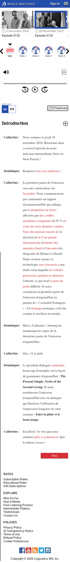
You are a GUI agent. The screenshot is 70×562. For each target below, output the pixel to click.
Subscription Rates (15, 479)
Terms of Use (11, 534)
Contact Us (10, 515)
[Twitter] (41, 550)
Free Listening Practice (18, 505)
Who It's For (10, 498)
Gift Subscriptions (14, 486)
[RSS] (35, 550)
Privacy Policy (12, 527)
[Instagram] (48, 550)
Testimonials (11, 511)
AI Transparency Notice (18, 530)
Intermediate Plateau (16, 508)
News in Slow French (9, 3)
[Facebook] (22, 550)
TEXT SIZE (6, 104)
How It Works (11, 501)
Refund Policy (12, 537)
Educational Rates (15, 482)
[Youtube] (28, 550)
